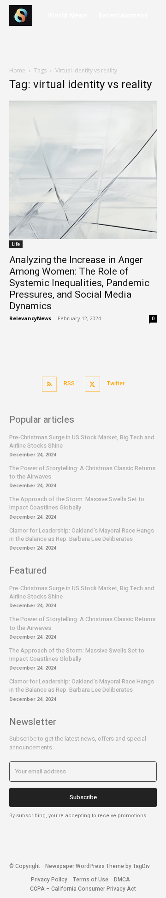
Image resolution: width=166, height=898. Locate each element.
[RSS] (49, 384)
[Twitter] (92, 384)
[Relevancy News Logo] (25, 15)
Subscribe (83, 797)
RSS (69, 383)
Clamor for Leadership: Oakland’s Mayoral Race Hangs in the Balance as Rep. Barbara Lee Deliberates (81, 534)
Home (17, 70)
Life (16, 244)
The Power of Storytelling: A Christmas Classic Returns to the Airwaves (82, 472)
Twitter (116, 383)
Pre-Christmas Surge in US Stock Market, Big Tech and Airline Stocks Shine (81, 441)
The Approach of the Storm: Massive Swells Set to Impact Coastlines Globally (76, 503)
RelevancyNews (30, 318)
